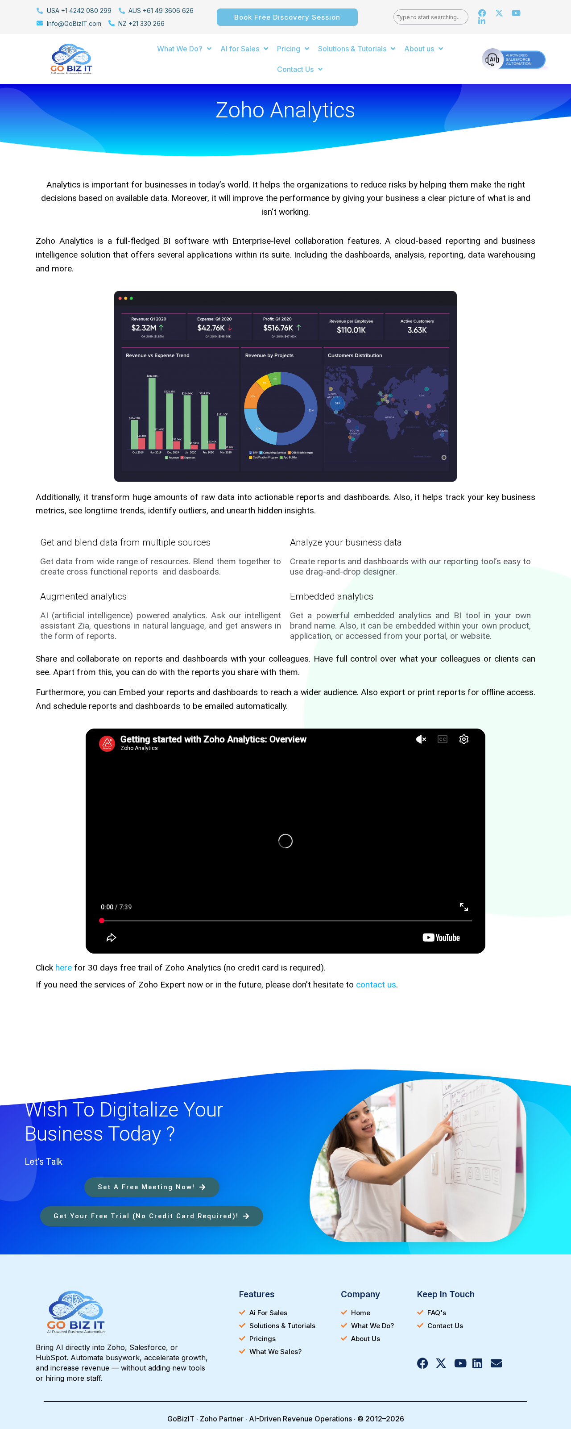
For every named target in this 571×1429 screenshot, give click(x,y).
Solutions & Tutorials (352, 48)
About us (419, 48)
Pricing (288, 48)
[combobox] (430, 17)
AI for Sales (239, 48)
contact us (376, 984)
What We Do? (180, 48)
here (63, 967)
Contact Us (295, 69)
